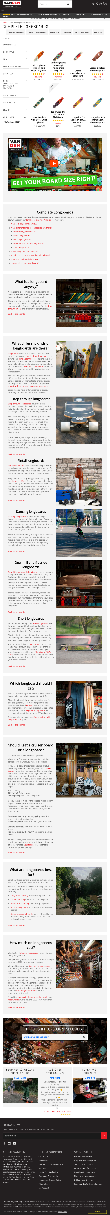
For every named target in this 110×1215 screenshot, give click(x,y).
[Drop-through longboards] (79, 443)
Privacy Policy (44, 1184)
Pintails (98, 32)
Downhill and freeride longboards (28, 243)
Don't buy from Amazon (84, 1172)
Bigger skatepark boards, (22, 914)
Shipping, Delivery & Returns (51, 1164)
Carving (67, 32)
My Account (43, 1188)
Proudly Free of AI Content (86, 1168)
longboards (19, 1161)
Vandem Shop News (83, 1156)
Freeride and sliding (20, 903)
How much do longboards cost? (25, 263)
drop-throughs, (39, 356)
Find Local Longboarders (85, 1176)
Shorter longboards (19, 907)
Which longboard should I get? (24, 251)
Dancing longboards (22, 239)
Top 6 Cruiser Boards (83, 1164)
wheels (6, 1169)
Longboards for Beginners (86, 1160)
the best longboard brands (17, 1170)
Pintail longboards (21, 235)
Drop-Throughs (82, 32)
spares (17, 1169)
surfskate (29, 844)
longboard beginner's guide (38, 220)
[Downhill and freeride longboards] (79, 607)
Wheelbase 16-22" (13, 122)
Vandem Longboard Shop (13, 1201)
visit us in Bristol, (18, 1174)
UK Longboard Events (83, 1180)
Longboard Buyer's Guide (49, 1180)
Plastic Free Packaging (48, 1172)
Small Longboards (37, 32)
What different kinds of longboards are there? (31, 228)
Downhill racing (18, 899)
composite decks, (25, 997)
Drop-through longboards (24, 231)
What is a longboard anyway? (24, 223)
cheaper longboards (29, 953)
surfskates (7, 1164)
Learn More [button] (62, 1212)
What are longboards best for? (24, 259)
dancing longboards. (28, 359)
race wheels (13, 999)
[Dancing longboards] (79, 556)
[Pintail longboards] (79, 505)
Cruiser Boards (16, 32)
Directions (43, 1160)
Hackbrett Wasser (19, 481)
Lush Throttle (35, 644)
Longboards (13, 353)
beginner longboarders (39, 966)
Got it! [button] (97, 1212)
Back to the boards (16, 314)
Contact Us (102, 14)
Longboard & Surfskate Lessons (88, 1184)
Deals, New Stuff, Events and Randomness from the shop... (29, 1129)
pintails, (28, 356)
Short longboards (21, 247)
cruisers (30, 705)
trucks (26, 1167)
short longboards (41, 623)
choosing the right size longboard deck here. (28, 386)
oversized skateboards (34, 366)
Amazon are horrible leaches (14, 1207)
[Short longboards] (79, 663)
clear (25, 117)
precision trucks (41, 997)
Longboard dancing (19, 895)
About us (42, 1168)
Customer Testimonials (48, 1176)
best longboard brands (26, 990)
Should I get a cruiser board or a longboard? (30, 255)
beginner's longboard (35, 710)
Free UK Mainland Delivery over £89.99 (54, 14)
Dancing (54, 32)
